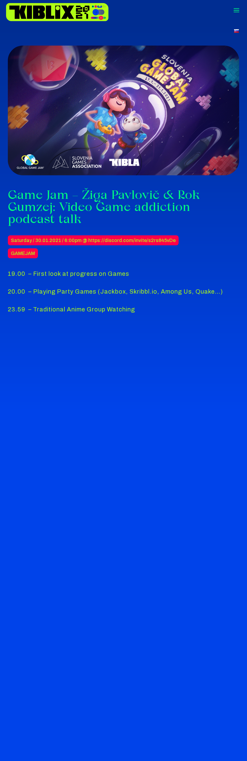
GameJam (23, 253)
